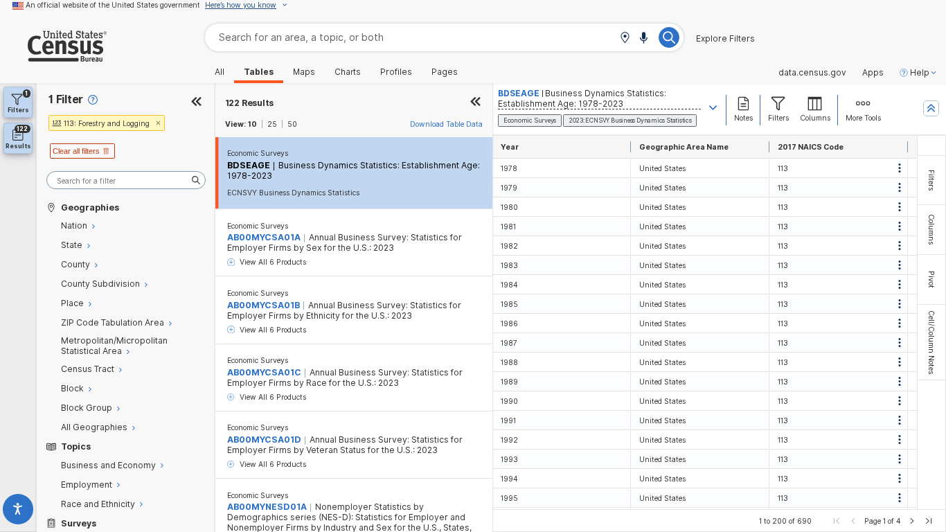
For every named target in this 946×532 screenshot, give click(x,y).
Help (919, 73)
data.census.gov (812, 73)
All (219, 72)
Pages (444, 72)
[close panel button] (476, 103)
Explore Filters (725, 39)
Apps (873, 73)
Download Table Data (446, 124)
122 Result (249, 103)
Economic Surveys (257, 153)
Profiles (396, 72)
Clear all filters (76, 151)
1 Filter (65, 99)
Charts (347, 72)
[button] (624, 38)
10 (252, 124)
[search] (126, 180)
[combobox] (444, 37)
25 (272, 124)
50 (292, 124)
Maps (304, 72)
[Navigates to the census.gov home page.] (53, 56)
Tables (259, 72)
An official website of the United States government (113, 5)
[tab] (931, 180)
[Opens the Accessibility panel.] (18, 511)
